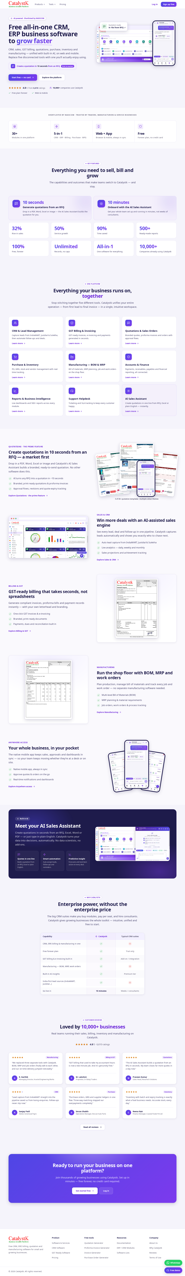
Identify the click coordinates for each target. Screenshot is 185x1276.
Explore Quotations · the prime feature (27, 495)
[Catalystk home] (19, 4)
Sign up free (168, 4)
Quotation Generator (93, 1243)
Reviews (153, 1252)
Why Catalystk (155, 1248)
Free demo (175, 1270)
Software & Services (61, 1243)
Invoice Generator (92, 1252)
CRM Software (58, 1248)
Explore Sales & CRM (106, 559)
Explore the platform (52, 77)
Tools (51, 4)
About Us (153, 1243)
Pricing (63, 4)
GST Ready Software (61, 1252)
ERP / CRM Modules (126, 1248)
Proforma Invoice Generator (97, 1248)
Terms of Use (155, 1257)
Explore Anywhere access (20, 786)
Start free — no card (21, 77)
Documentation (124, 1243)
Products (39, 4)
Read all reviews (90, 1127)
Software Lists (123, 1252)
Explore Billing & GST (18, 631)
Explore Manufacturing (107, 712)
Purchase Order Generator (96, 1257)
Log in (155, 4)
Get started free (83, 1190)
